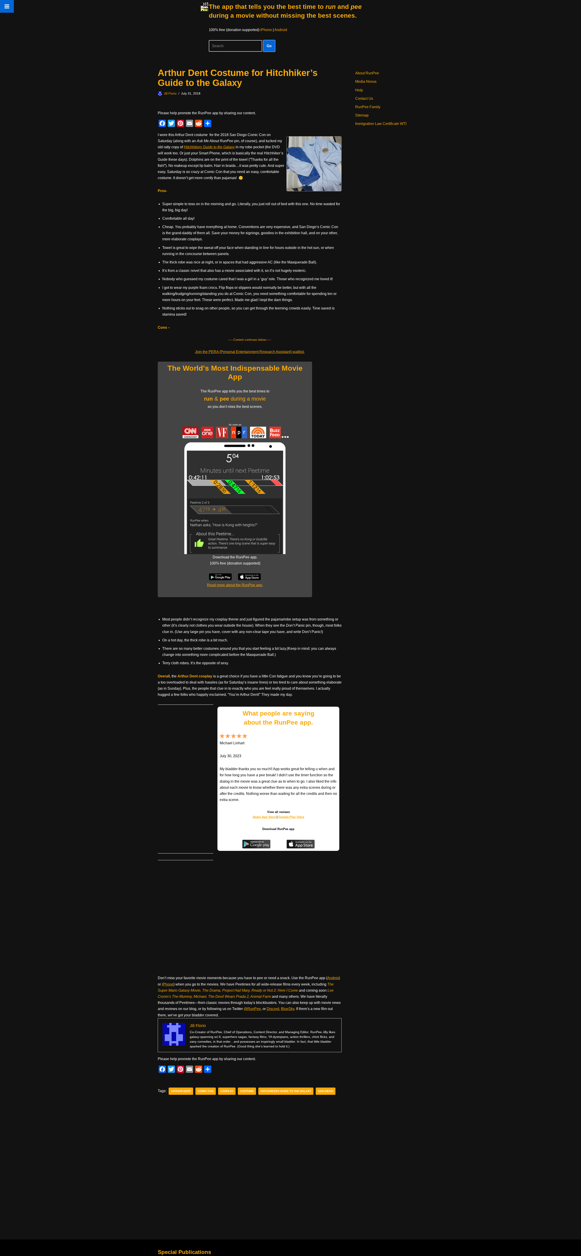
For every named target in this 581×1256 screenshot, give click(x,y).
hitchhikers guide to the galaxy (286, 1091)
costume (247, 1091)
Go (269, 46)
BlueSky (287, 1009)
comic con (206, 1091)
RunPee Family (367, 107)
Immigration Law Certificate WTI (380, 124)
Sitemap (362, 115)
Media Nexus (366, 81)
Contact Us (364, 98)
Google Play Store (291, 817)
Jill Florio (170, 93)
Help (359, 90)
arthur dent (181, 1091)
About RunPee (367, 73)
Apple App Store (264, 817)
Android (280, 30)
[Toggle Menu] (7, 6)
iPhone (266, 30)
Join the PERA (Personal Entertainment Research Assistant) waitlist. (250, 352)
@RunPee (252, 1009)
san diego (325, 1091)
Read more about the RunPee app (234, 585)
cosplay (226, 1091)
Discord (273, 1009)
